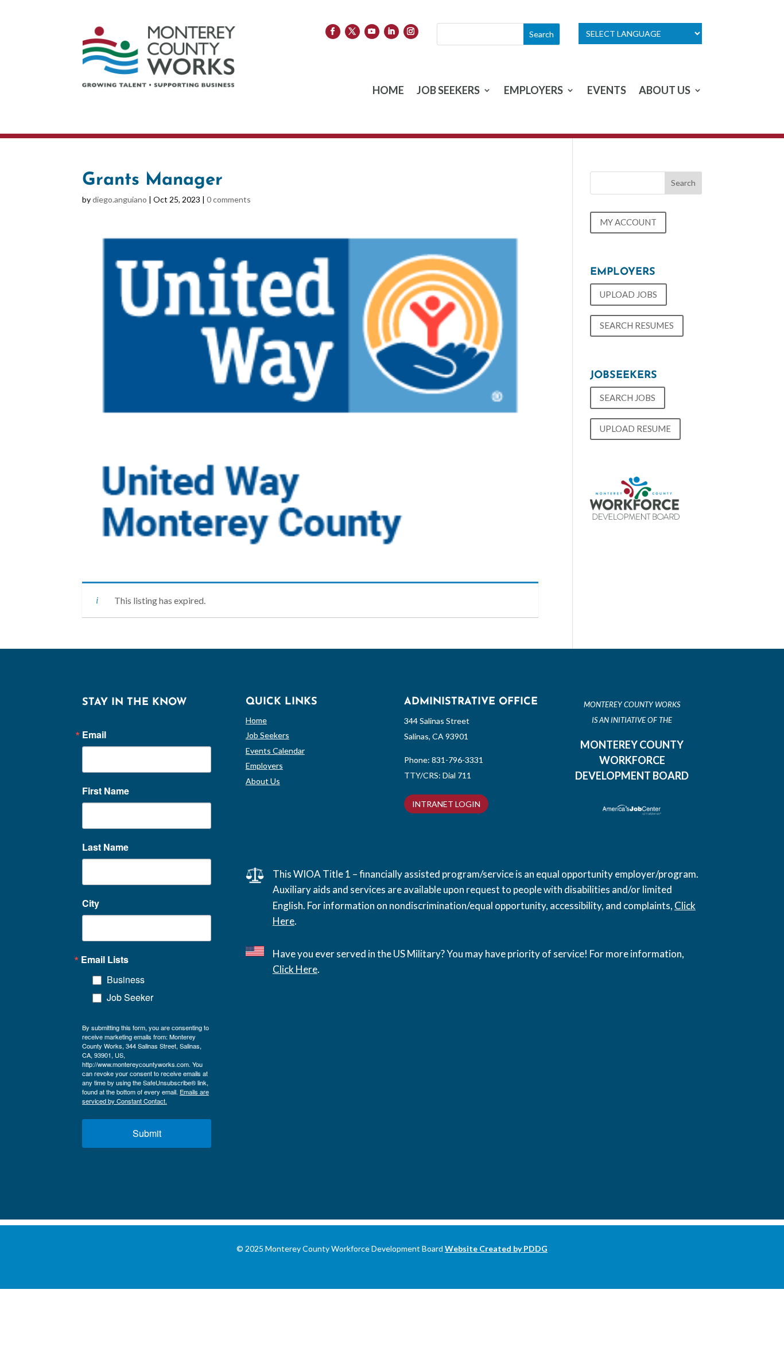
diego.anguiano (119, 199)
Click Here (295, 969)
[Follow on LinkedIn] (391, 31)
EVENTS (606, 91)
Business (126, 979)
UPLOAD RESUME (635, 428)
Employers (264, 765)
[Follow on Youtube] (371, 31)
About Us (263, 781)
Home (256, 720)
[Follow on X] (352, 31)
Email (94, 734)
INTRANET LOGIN (446, 804)
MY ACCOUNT (628, 222)
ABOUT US (664, 91)
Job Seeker (130, 997)
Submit (147, 1133)
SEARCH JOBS (627, 397)
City (90, 903)
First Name (105, 791)
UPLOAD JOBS (628, 294)
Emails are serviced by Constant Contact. (145, 1096)
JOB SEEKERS (448, 91)
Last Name (105, 847)
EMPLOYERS (533, 91)
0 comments (229, 199)
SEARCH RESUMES (637, 325)
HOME (388, 91)
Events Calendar (275, 750)
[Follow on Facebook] (332, 31)
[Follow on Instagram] (410, 31)
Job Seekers (267, 735)
